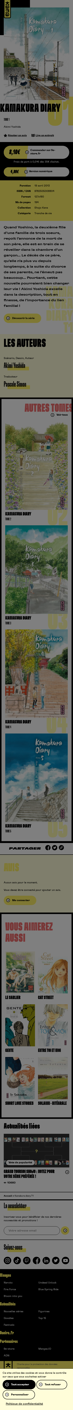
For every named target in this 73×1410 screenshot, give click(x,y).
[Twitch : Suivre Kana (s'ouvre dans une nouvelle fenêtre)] (27, 1262)
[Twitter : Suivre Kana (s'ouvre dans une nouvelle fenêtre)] (56, 1262)
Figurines (44, 1311)
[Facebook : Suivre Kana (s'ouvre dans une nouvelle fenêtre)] (36, 1262)
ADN (6, 1355)
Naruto (8, 1282)
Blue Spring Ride (48, 1289)
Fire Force (10, 1289)
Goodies (9, 1318)
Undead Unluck (47, 1282)
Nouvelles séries (13, 1311)
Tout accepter (20, 1384)
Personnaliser (19, 1394)
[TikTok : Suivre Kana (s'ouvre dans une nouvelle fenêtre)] (17, 1262)
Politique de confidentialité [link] (24, 1403)
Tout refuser (53, 1384)
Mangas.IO (44, 1349)
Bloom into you (13, 1296)
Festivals (9, 1325)
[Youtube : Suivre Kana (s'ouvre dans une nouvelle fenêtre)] (65, 1262)
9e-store (9, 1349)
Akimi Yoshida (12, 127)
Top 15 (42, 1318)
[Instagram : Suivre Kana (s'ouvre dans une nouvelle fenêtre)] (7, 1262)
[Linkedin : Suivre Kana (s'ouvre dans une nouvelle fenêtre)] (46, 1262)
